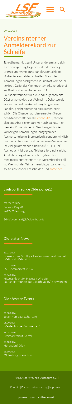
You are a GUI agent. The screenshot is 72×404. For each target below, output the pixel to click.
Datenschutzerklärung (34, 387)
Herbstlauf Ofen (14, 345)
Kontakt (15, 387)
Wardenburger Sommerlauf (22, 326)
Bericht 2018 (43, 118)
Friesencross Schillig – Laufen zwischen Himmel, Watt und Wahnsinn (35, 258)
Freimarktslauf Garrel (18, 335)
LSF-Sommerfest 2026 (18, 268)
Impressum (55, 387)
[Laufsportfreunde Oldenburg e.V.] (22, 9)
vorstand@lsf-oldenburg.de (28, 219)
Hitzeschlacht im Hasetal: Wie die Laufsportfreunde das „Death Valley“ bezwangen (35, 280)
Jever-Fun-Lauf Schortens (20, 316)
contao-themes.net (43, 397)
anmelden (56, 169)
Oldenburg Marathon (18, 355)
